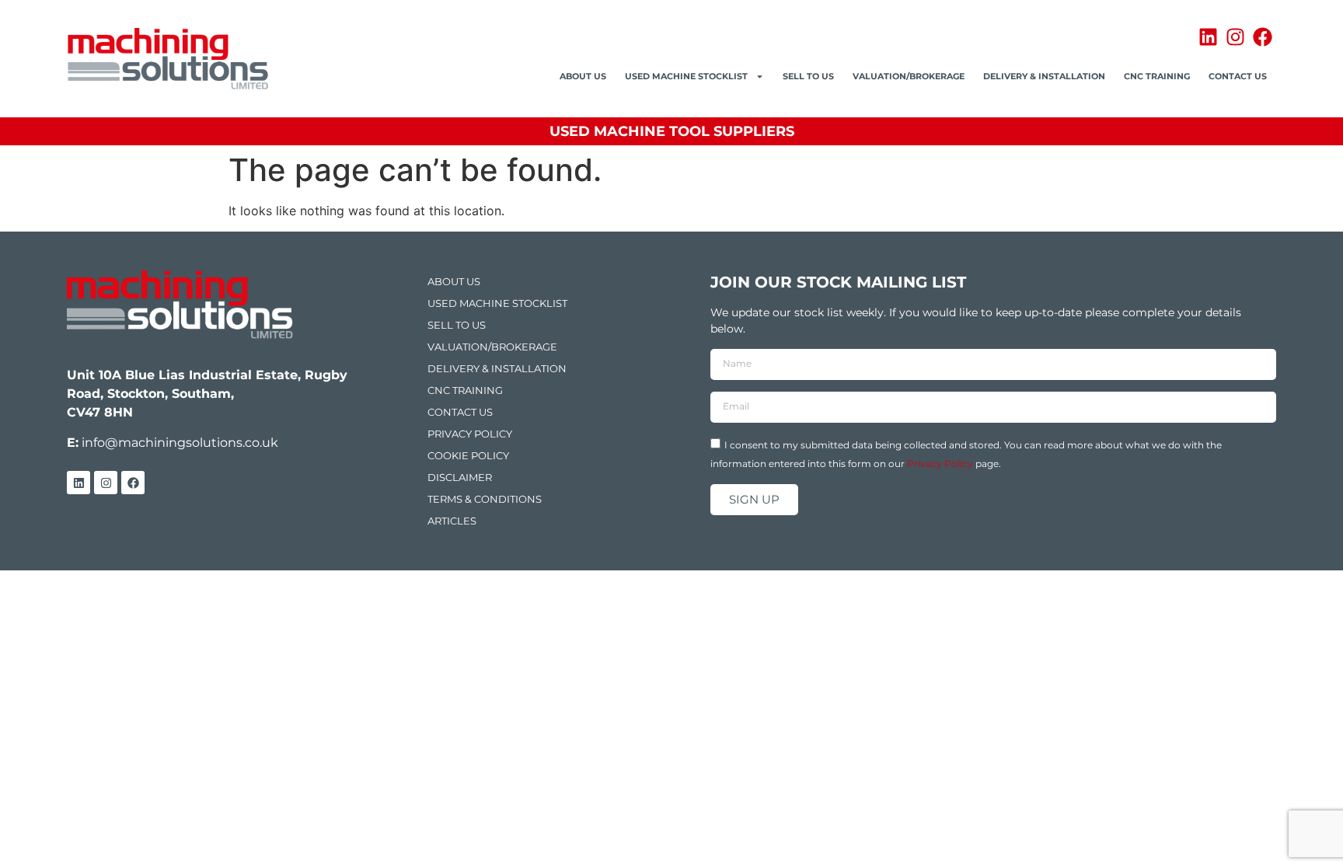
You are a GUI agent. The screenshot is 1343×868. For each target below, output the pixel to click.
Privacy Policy (940, 463)
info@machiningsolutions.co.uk (180, 442)
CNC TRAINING (1157, 76)
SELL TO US (808, 76)
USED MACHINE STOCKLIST (686, 76)
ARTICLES (451, 520)
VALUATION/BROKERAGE (909, 76)
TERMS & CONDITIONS (484, 499)
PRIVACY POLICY (469, 433)
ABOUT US (583, 76)
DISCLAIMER (459, 477)
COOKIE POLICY (468, 455)
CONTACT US (1238, 76)
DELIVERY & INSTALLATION (1044, 76)
